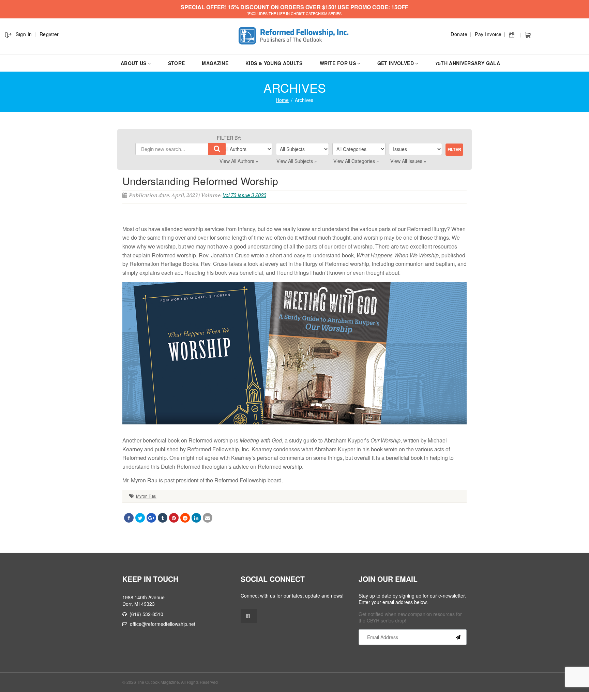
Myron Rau (146, 496)
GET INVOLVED (395, 63)
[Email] (207, 518)
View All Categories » (356, 160)
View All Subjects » (296, 160)
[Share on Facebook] (129, 518)
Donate (459, 34)
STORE (176, 63)
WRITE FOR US (338, 63)
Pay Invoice (488, 34)
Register (49, 34)
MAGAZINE (215, 63)
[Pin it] (174, 518)
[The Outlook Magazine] (294, 36)
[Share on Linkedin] (196, 518)
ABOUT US (134, 63)
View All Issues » (408, 160)
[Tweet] (140, 518)
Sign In (24, 34)
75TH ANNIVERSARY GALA (467, 63)
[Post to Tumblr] (162, 518)
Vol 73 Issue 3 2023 (244, 194)
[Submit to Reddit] (185, 518)
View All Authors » (239, 160)
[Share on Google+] (151, 518)
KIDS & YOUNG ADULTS (274, 63)
